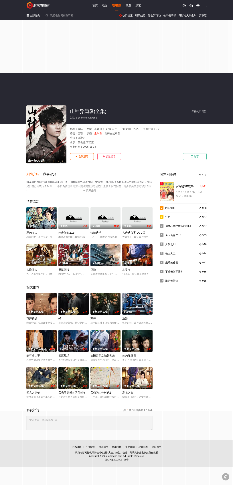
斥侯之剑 (170, 244)
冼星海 (126, 269)
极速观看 (109, 156)
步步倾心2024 (66, 232)
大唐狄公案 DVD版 (133, 232)
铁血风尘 (170, 253)
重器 (125, 318)
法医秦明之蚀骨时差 (102, 355)
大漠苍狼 (31, 269)
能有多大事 (33, 355)
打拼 (167, 217)
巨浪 (93, 269)
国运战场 (63, 355)
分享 (195, 156)
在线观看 (81, 156)
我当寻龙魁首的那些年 (72, 392)
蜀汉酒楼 (63, 269)
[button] (34, 174)
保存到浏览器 (199, 111)
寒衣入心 (127, 392)
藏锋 (93, 318)
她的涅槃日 (129, 355)
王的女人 (31, 232)
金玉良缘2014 (173, 235)
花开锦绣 (31, 318)
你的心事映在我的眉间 (178, 226)
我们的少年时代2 (100, 392)
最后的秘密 (171, 262)
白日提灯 (170, 208)
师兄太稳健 (33, 392)
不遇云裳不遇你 (174, 271)
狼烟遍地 (95, 232)
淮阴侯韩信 (171, 280)
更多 (203, 174)
